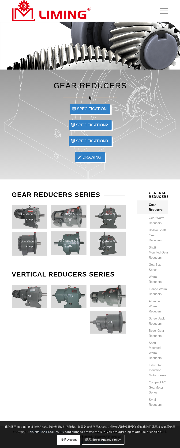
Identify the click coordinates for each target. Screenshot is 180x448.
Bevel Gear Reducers (156, 333)
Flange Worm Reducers (158, 291)
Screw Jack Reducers (157, 321)
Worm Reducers (155, 279)
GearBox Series (155, 267)
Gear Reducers (155, 207)
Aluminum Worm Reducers (155, 306)
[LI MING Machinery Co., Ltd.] (51, 10)
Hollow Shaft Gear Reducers (157, 235)
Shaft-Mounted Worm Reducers (155, 350)
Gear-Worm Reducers (156, 220)
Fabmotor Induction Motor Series (157, 370)
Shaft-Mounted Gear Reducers (158, 252)
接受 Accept (69, 439)
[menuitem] (161, 10)
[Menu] (161, 10)
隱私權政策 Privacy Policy (103, 439)
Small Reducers (155, 402)
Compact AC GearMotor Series (157, 387)
